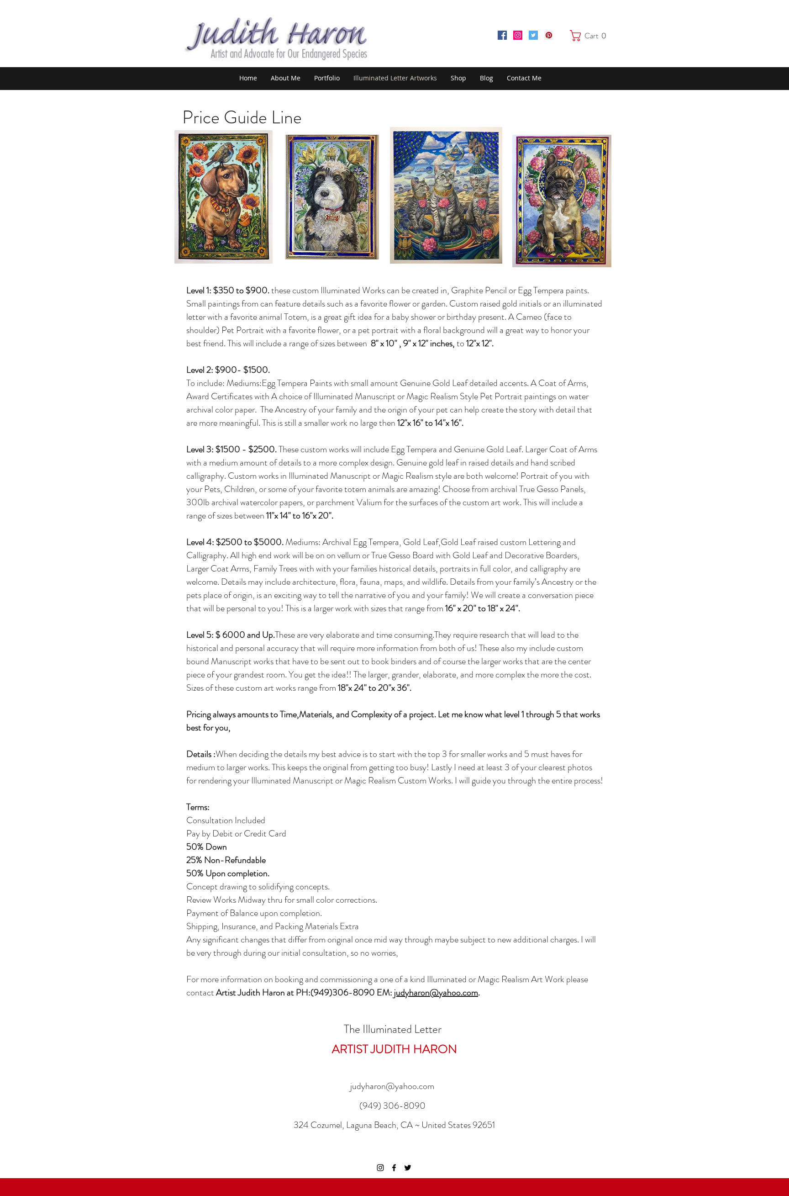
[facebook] (394, 1167)
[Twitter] (533, 35)
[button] (590, 35)
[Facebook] (502, 35)
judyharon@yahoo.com (436, 992)
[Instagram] (517, 35)
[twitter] (407, 1167)
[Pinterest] (548, 35)
